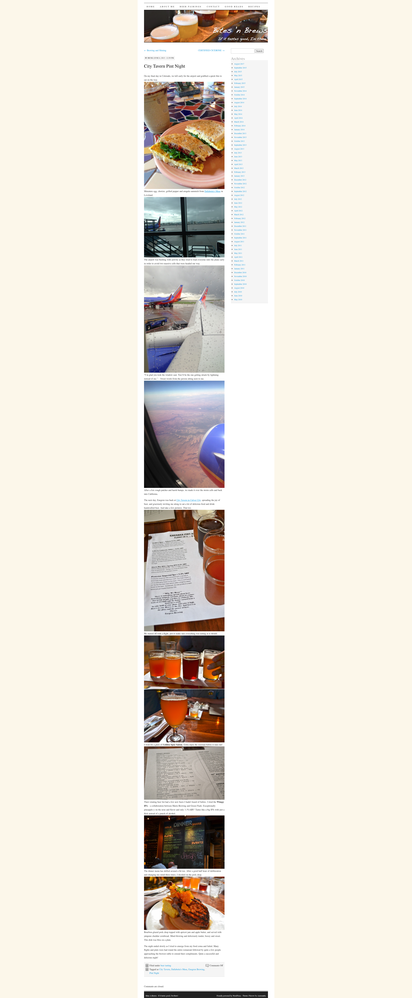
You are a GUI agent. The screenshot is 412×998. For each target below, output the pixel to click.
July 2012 (238, 199)
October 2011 (239, 233)
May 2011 (238, 253)
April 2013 (238, 164)
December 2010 (240, 272)
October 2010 (239, 280)
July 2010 (238, 291)
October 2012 (239, 187)
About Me (167, 6)
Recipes (254, 6)
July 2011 (238, 245)
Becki (150, 58)
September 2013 (240, 145)
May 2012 (238, 206)
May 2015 (238, 75)
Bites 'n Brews (151, 995)
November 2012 (240, 183)
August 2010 (239, 288)
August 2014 (239, 102)
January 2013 (239, 175)
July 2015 (238, 71)
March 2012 (238, 214)
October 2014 (239, 94)
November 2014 (240, 90)
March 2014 (238, 121)
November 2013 (240, 137)
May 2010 (238, 299)
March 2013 (238, 168)
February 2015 (239, 83)
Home (151, 6)
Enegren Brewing (196, 969)
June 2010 (238, 295)
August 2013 (239, 148)
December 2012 (240, 179)
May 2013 (238, 160)
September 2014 (240, 98)
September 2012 (240, 191)
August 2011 (239, 241)
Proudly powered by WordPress (229, 995)
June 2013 (238, 156)
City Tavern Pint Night (164, 66)
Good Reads (234, 6)
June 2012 (238, 203)
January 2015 (239, 87)
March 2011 (238, 260)
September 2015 (240, 67)
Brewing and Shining (155, 50)
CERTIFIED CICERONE (211, 50)
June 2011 (238, 249)
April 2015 (238, 79)
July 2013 (238, 152)
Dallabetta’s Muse (212, 191)
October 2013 (239, 141)
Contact (213, 6)
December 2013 (240, 133)
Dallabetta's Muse (179, 969)
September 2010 (240, 284)
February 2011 (239, 264)
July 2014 (238, 106)
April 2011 (238, 257)
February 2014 (239, 125)
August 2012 (239, 195)
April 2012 (238, 210)
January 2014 (239, 129)
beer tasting (166, 965)
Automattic (262, 995)
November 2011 (240, 230)
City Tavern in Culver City (188, 500)
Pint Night (154, 972)
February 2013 (239, 172)
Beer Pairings (191, 6)
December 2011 (240, 226)
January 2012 (239, 222)
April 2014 (238, 118)
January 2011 (239, 268)
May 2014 (238, 114)
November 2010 (240, 276)
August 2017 (239, 63)
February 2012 (239, 218)
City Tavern (164, 969)
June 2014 (238, 110)
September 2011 (240, 237)
